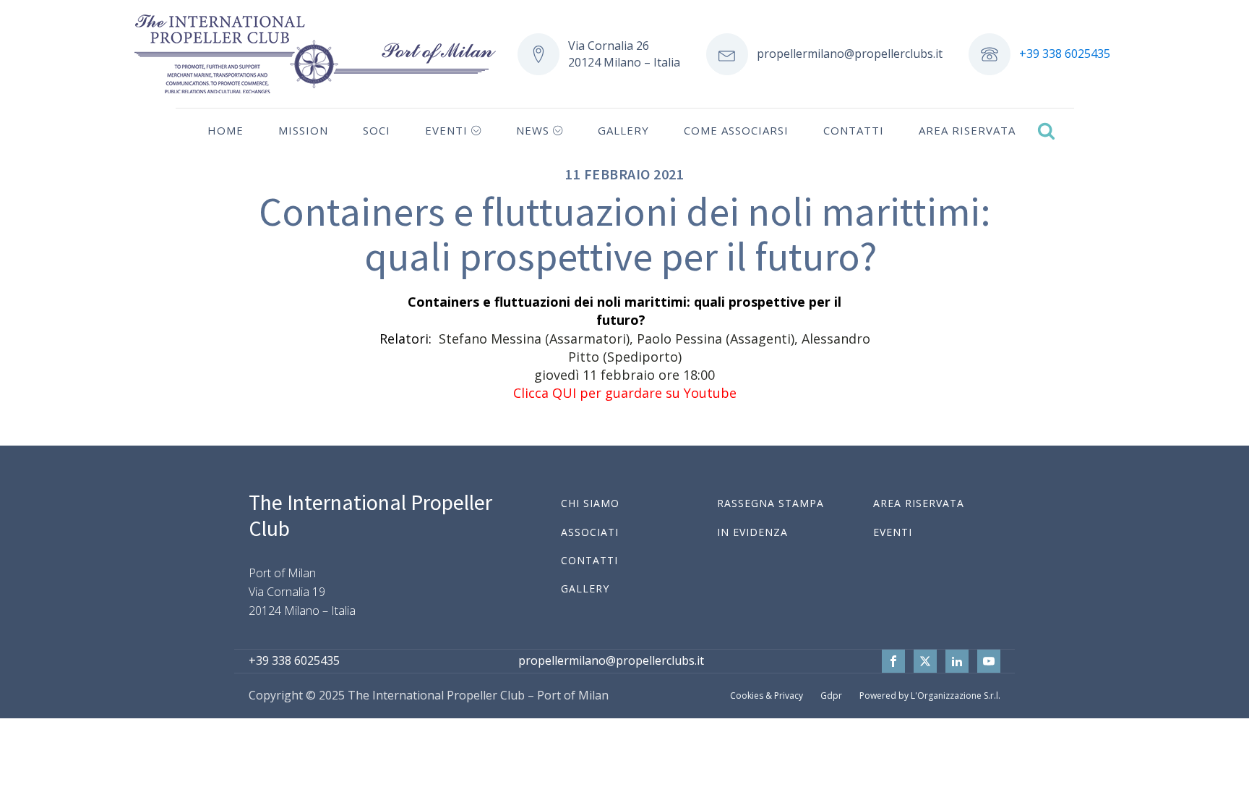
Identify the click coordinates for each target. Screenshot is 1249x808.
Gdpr (831, 695)
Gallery (623, 130)
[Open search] (1046, 130)
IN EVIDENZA (752, 532)
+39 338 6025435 (1064, 53)
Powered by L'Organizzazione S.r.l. (929, 695)
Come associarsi (736, 130)
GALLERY (585, 588)
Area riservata (967, 130)
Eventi (446, 130)
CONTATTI (589, 560)
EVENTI (892, 532)
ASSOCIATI (590, 532)
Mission (303, 130)
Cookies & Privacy (766, 695)
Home (225, 130)
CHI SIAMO (590, 503)
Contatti (853, 130)
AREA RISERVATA (918, 503)
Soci (376, 130)
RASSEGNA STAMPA (770, 503)
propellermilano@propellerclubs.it (850, 53)
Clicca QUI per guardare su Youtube (625, 392)
